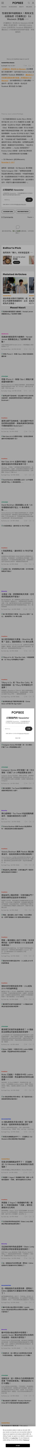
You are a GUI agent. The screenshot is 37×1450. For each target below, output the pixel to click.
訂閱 (28, 729)
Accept (18, 1445)
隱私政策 (27, 733)
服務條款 (21, 733)
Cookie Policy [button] (14, 1438)
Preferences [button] (26, 1440)
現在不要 (17, 738)
